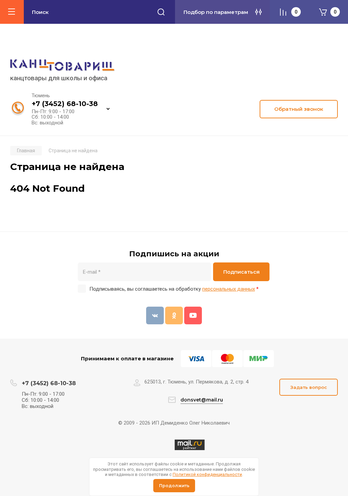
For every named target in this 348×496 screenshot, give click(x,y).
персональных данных (228, 289)
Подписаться (241, 272)
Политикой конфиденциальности (207, 474)
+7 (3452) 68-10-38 (65, 104)
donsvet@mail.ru (201, 400)
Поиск (161, 12)
